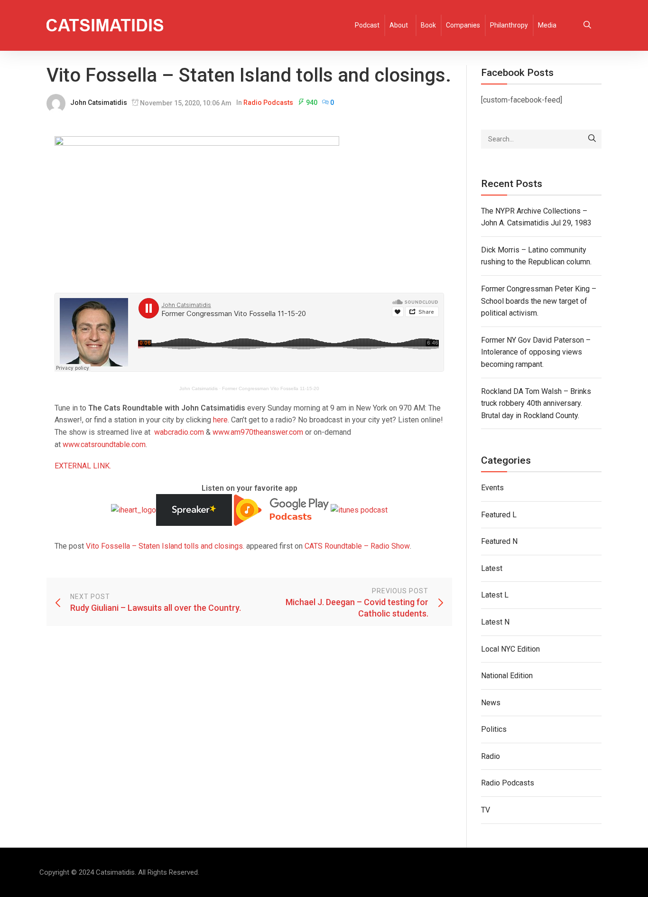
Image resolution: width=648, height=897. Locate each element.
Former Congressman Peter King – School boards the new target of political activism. (538, 301)
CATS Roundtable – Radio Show (357, 546)
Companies (463, 25)
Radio (490, 756)
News (490, 702)
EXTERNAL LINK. (83, 465)
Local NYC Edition (510, 649)
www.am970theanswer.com (258, 432)
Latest (491, 568)
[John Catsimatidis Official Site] (104, 25)
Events (492, 487)
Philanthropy (509, 25)
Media (547, 25)
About (398, 25)
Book (428, 25)
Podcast (367, 25)
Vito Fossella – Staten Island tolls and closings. (165, 546)
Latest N (495, 621)
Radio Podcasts (268, 102)
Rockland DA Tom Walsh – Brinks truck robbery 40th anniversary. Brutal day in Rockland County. (536, 403)
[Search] (592, 139)
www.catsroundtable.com (104, 444)
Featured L (499, 514)
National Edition (507, 675)
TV (485, 809)
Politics (494, 729)
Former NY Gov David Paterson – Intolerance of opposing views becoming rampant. (536, 352)
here (220, 419)
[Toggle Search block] (587, 25)
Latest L (495, 594)
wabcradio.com (179, 432)
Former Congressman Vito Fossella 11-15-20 (270, 388)
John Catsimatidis (98, 102)
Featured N (499, 541)
